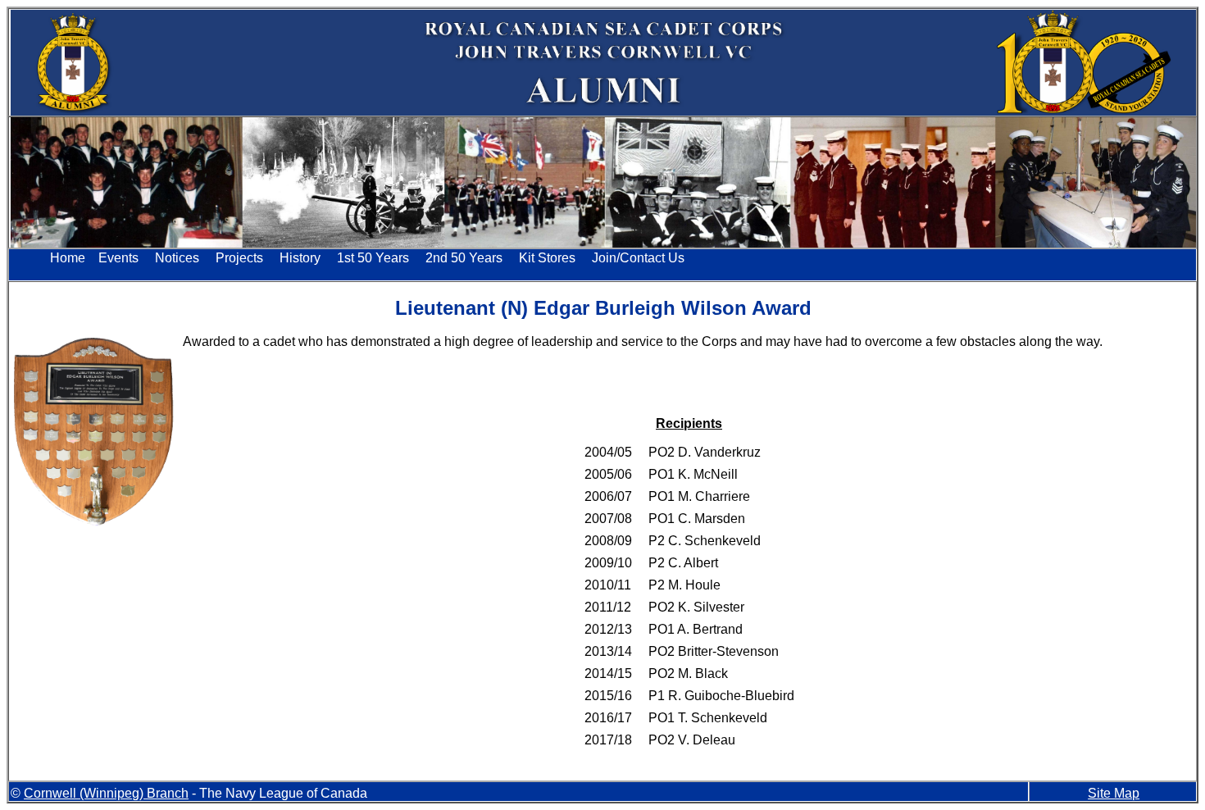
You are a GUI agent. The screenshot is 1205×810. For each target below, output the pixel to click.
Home (67, 258)
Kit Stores (547, 258)
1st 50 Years (373, 258)
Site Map (1113, 793)
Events (118, 258)
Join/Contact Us (638, 258)
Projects (239, 258)
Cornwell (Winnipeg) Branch (106, 793)
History (300, 258)
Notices (177, 258)
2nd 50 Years (463, 258)
